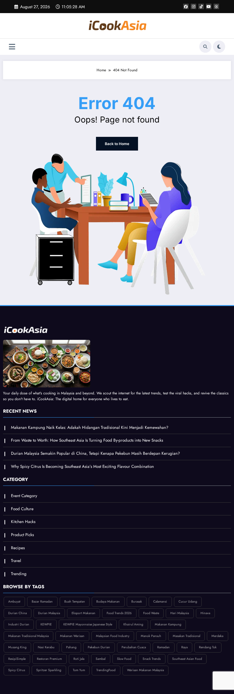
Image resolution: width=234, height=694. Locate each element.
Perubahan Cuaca (134, 647)
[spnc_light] (219, 47)
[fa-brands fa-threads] (216, 6)
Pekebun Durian (99, 647)
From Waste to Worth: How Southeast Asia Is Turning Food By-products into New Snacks (87, 440)
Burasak (136, 601)
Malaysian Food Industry (112, 636)
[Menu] (12, 46)
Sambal (100, 659)
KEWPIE (46, 624)
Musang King (17, 647)
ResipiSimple (17, 659)
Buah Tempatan (74, 601)
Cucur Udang (188, 601)
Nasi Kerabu (46, 647)
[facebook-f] (186, 6)
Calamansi (160, 601)
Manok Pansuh (151, 636)
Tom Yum (79, 670)
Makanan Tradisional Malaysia (28, 636)
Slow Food (124, 659)
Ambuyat (14, 601)
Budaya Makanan (108, 601)
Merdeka (217, 636)
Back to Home (117, 143)
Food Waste (151, 613)
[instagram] (193, 6)
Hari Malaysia (179, 613)
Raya (184, 647)
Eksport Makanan (83, 613)
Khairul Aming (133, 624)
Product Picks (22, 535)
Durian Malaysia (49, 613)
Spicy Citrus (16, 670)
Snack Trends (152, 659)
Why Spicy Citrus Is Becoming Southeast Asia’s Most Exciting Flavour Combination (82, 466)
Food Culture (22, 509)
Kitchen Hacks (23, 522)
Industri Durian (18, 624)
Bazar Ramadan (42, 601)
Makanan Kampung (168, 624)
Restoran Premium (49, 659)
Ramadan (163, 647)
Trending (19, 574)
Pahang (71, 647)
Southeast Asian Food (187, 659)
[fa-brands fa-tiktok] (201, 6)
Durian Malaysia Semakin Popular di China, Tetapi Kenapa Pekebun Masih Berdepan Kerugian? (95, 453)
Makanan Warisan (72, 636)
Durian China (17, 613)
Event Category (24, 496)
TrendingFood (105, 670)
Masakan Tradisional (186, 636)
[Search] (205, 46)
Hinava (205, 613)
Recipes (18, 548)
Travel (16, 561)
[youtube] (208, 6)
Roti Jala (78, 659)
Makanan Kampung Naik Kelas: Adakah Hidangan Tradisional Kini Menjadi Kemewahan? (89, 427)
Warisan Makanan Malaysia (145, 670)
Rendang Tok (208, 647)
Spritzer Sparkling (48, 670)
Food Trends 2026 (119, 613)
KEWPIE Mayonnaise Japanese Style (87, 624)
